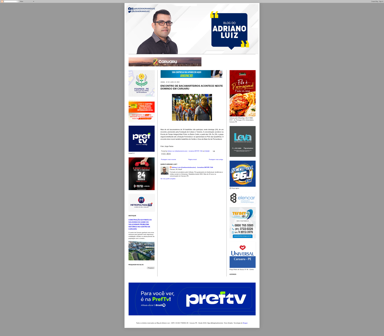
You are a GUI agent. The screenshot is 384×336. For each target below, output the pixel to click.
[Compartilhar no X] (166, 154)
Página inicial (192, 159)
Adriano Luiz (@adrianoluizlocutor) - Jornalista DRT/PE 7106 (192, 167)
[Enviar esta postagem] (213, 151)
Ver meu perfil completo (168, 178)
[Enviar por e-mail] (162, 154)
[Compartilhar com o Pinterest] (170, 154)
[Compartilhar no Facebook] (168, 154)
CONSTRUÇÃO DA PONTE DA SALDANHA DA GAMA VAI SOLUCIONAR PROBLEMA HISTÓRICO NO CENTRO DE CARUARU (140, 224)
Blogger (245, 323)
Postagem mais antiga (216, 159)
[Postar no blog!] (164, 154)
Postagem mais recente (168, 159)
